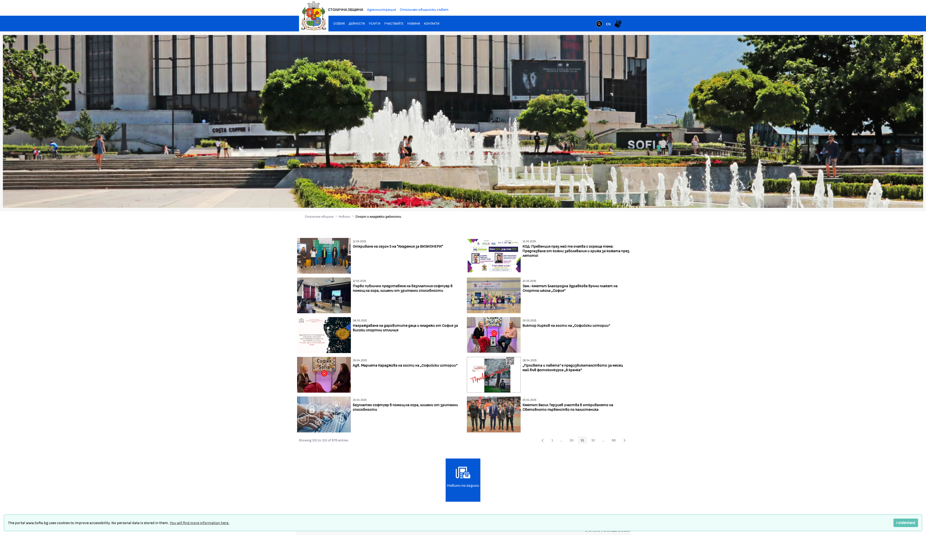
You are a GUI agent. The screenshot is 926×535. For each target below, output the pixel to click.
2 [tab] (850, 194)
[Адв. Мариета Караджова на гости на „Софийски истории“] (324, 374)
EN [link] (608, 23)
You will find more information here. (199, 522)
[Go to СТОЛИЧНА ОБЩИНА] (313, 15)
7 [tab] (874, 194)
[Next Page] (624, 440)
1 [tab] (845, 194)
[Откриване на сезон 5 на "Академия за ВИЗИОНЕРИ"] (324, 255)
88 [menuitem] (615, 441)
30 (573, 441)
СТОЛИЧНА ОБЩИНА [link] (345, 9)
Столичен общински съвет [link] (424, 9)
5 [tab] (865, 194)
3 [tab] (855, 194)
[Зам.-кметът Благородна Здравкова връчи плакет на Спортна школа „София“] (494, 294)
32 (594, 441)
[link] (599, 24)
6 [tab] (870, 194)
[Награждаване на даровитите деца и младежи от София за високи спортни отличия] (324, 334)
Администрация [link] (381, 9)
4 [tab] (860, 194)
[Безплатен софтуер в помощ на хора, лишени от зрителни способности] (324, 413)
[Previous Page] (542, 440)
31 (584, 441)
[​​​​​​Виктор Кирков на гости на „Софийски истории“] (494, 334)
